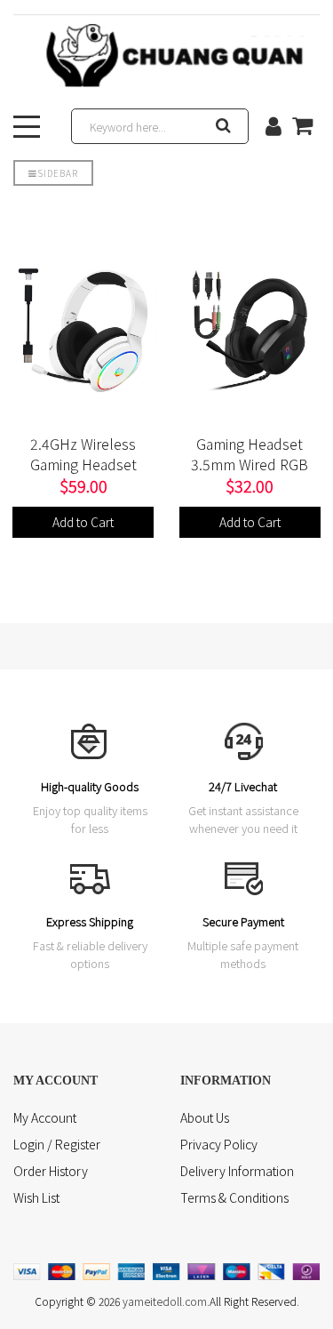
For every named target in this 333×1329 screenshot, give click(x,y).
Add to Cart (83, 522)
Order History (50, 1171)
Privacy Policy (219, 1144)
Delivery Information (237, 1171)
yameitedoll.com (165, 1301)
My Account (44, 1117)
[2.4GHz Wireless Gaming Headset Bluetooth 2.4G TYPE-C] (83, 330)
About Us (204, 1117)
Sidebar (57, 173)
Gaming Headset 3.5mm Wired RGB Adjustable (249, 464)
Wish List (36, 1197)
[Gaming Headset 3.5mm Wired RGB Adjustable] (250, 330)
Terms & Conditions (234, 1197)
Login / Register (56, 1144)
